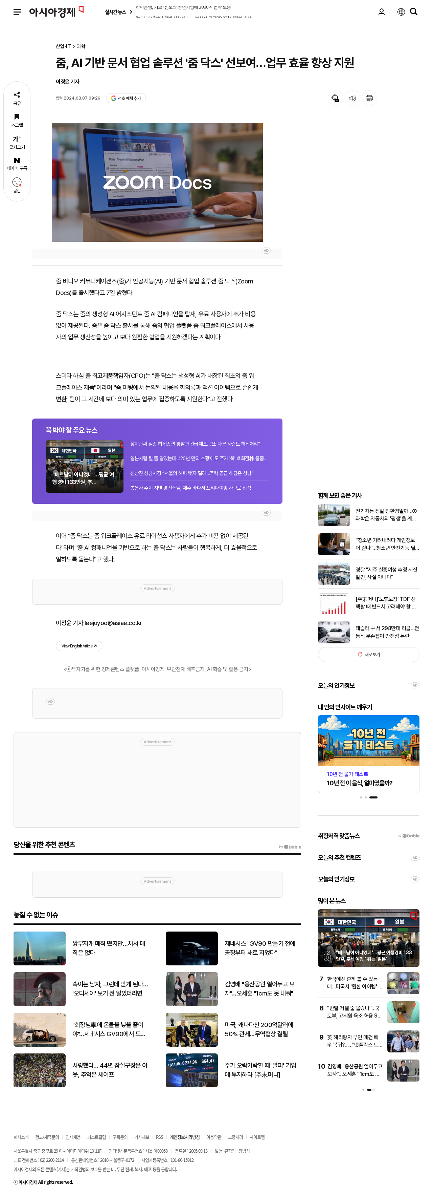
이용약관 (213, 1137)
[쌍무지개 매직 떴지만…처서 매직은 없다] (40, 963)
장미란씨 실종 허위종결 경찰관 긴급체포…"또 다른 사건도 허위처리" (195, 444)
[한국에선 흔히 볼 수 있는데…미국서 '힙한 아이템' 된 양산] (403, 992)
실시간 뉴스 (115, 12)
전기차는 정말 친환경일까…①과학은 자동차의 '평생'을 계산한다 (386, 515)
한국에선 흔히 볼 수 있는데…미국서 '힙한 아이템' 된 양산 (355, 987)
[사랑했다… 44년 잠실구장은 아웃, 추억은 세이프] (40, 1085)
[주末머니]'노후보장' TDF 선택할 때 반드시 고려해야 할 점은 (386, 603)
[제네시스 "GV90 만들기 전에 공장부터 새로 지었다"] (192, 963)
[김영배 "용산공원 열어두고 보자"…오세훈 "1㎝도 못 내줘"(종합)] (403, 1080)
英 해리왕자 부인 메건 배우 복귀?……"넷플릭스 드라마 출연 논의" (352, 1045)
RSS (159, 1137)
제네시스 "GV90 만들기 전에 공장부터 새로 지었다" (260, 948)
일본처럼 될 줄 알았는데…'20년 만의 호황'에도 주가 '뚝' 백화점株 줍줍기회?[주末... (199, 458)
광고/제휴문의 (47, 1137)
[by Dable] (290, 847)
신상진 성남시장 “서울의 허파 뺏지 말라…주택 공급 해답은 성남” (192, 473)
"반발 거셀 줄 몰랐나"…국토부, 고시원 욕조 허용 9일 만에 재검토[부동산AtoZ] (354, 1016)
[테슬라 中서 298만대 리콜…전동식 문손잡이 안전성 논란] (334, 641)
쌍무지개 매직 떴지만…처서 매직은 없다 (108, 948)
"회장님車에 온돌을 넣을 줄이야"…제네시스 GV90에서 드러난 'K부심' (109, 1030)
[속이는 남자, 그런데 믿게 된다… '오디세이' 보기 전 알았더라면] (40, 1004)
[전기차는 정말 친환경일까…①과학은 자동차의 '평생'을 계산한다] (334, 524)
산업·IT (63, 46)
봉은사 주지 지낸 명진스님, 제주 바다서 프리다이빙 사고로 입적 (190, 488)
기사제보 (141, 1137)
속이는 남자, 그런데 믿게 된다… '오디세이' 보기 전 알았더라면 (110, 988)
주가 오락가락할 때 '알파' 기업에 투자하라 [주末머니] (260, 1070)
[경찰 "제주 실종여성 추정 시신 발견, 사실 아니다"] (334, 583)
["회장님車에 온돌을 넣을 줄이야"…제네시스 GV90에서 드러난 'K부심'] (40, 1045)
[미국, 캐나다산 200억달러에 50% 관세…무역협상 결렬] (192, 1045)
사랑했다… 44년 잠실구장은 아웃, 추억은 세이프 (109, 1070)
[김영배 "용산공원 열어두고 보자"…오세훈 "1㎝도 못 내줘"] (192, 1004)
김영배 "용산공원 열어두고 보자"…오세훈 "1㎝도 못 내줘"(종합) (354, 1074)
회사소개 (21, 1137)
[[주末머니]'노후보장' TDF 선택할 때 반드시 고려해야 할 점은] (334, 612)
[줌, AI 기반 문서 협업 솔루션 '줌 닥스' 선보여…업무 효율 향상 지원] (157, 182)
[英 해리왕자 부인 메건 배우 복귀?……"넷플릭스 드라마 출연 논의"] (403, 1050)
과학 (81, 46)
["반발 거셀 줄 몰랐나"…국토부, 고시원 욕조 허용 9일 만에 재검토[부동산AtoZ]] (403, 1021)
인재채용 (73, 1137)
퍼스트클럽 (96, 1137)
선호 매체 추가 (129, 98)
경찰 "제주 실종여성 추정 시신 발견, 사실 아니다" (386, 573)
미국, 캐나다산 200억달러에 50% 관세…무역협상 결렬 (259, 1029)
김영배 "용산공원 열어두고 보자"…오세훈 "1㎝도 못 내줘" (259, 988)
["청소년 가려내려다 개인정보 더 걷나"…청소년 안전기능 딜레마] (334, 553)
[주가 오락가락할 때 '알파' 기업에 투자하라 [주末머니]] (192, 1085)
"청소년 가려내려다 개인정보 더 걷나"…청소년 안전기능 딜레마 (385, 544)
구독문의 (120, 1137)
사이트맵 (257, 1137)
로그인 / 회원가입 (381, 12)
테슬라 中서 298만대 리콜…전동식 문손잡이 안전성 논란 (387, 632)
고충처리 (235, 1137)
